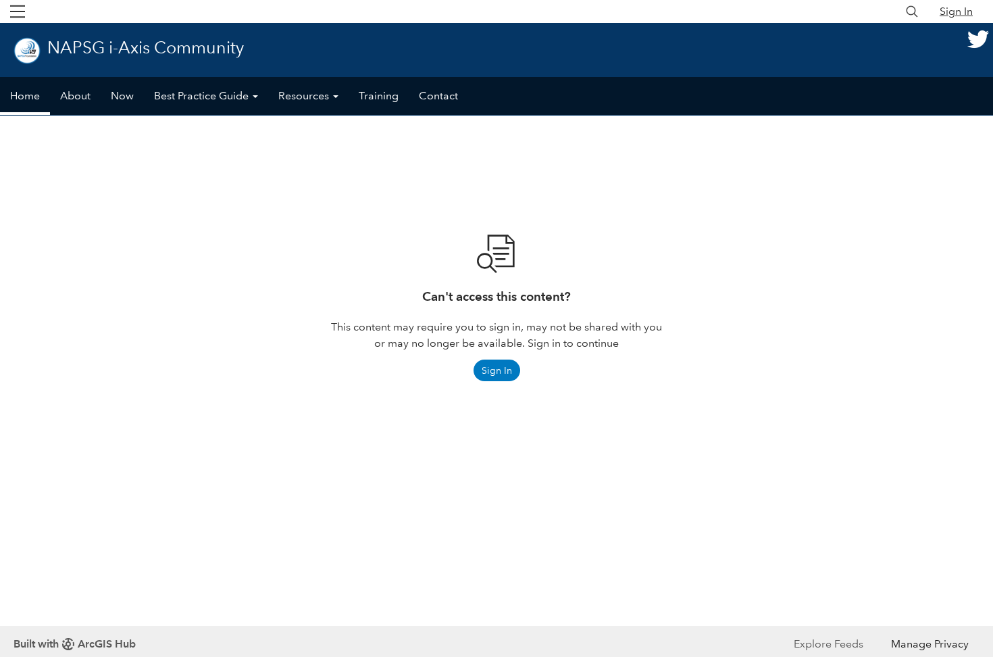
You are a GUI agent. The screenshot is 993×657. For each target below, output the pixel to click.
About (75, 95)
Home (25, 95)
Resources (305, 95)
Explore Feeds (828, 643)
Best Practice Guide (202, 95)
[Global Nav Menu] (17, 11)
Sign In (956, 11)
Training (379, 95)
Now (122, 95)
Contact (438, 95)
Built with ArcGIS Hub (75, 643)
